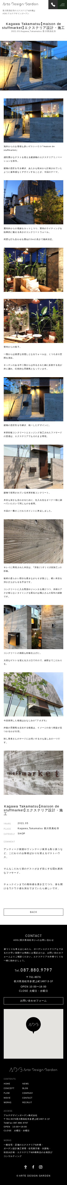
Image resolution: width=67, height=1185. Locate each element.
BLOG (25, 1088)
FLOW (7, 1093)
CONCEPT (9, 1088)
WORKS (8, 1102)
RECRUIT (27, 1102)
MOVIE (7, 1098)
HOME (7, 1083)
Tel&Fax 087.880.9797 (16, 1123)
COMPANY (27, 1093)
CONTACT (27, 1098)
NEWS (25, 1083)
